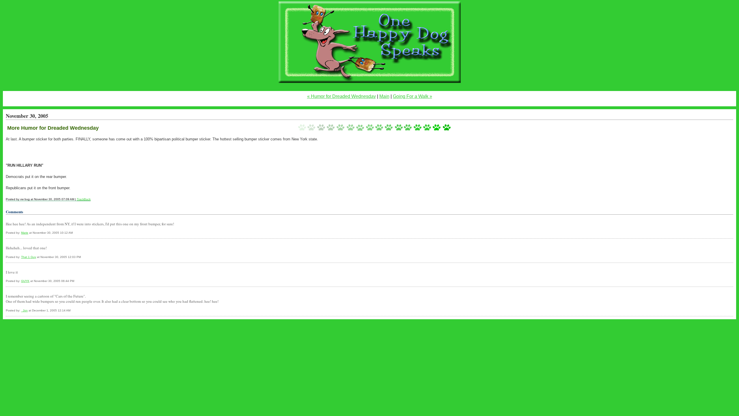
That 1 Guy (28, 257)
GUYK (25, 281)
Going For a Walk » (412, 96)
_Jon (24, 310)
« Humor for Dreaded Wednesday (341, 96)
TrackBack (84, 199)
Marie (24, 232)
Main (384, 96)
